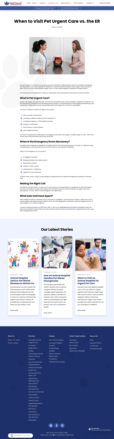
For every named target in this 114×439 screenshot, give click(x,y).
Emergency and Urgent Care (45, 8)
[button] (35, 3)
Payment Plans (95, 343)
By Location (73, 345)
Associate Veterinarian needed (77, 349)
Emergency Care (53, 3)
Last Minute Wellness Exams (69, 8)
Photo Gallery (13, 343)
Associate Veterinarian (74, 341)
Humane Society (96, 349)
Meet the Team (14, 340)
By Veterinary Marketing (64, 435)
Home (29, 3)
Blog (91, 340)
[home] (13, 3)
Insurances (94, 346)
